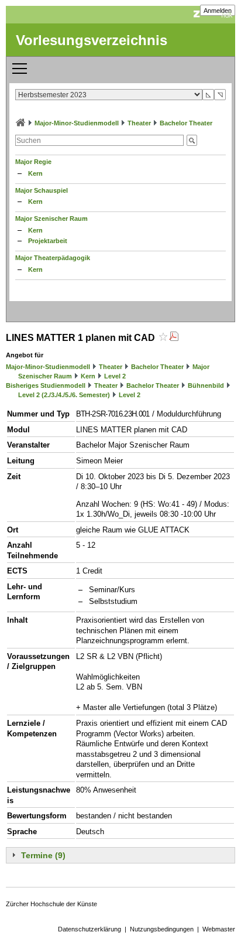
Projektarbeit (47, 240)
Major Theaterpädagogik (52, 257)
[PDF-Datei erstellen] (173, 338)
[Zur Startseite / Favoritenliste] (20, 123)
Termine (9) (43, 855)
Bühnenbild (206, 385)
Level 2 (115, 376)
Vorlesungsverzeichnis (91, 40)
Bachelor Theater (186, 123)
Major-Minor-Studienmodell (77, 123)
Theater (139, 123)
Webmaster (218, 929)
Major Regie (33, 161)
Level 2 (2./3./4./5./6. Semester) (64, 394)
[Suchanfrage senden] (192, 140)
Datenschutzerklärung (89, 929)
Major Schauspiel (41, 190)
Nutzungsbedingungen (162, 929)
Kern (35, 173)
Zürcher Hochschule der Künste (51, 903)
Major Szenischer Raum (51, 218)
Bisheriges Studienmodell (45, 385)
